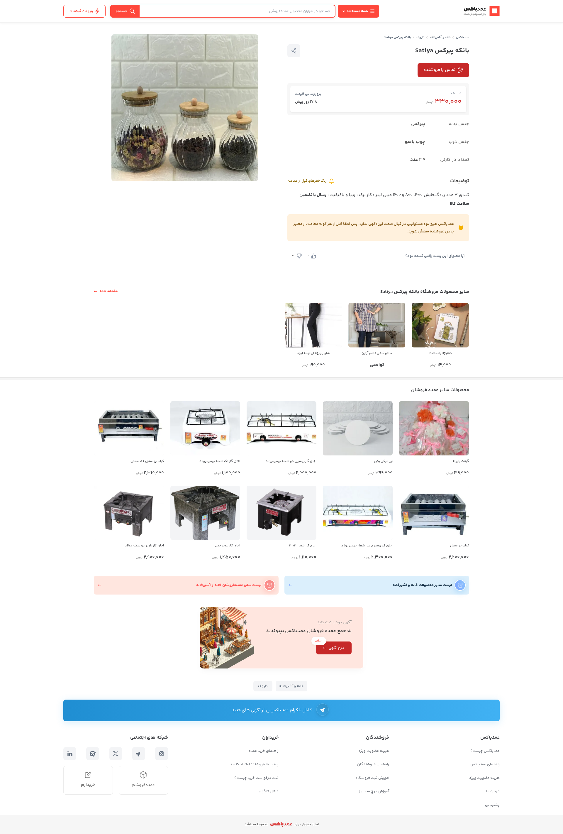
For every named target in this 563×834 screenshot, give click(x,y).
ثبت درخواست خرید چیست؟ (256, 778)
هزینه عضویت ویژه (484, 778)
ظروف (420, 37)
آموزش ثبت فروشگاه (372, 778)
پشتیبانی (492, 805)
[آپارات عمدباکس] (92, 753)
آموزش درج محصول (373, 791)
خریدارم (88, 784)
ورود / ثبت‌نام (81, 11)
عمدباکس (462, 37)
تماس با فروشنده (439, 70)
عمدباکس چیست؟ (485, 751)
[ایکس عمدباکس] (115, 753)
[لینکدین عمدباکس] (69, 753)
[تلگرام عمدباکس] (138, 753)
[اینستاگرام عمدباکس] (161, 753)
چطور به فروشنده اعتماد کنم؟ (254, 764)
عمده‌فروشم (143, 785)
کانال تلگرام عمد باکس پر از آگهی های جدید (272, 710)
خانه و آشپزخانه (440, 37)
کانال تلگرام (269, 791)
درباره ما (493, 791)
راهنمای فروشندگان (373, 764)
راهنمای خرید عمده (264, 751)
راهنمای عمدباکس (485, 764)
